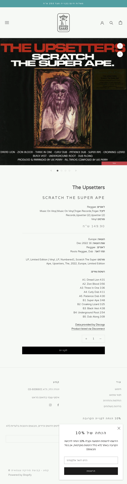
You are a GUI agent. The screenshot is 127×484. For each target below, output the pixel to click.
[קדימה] (75, 170)
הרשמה (91, 471)
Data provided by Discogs (90, 324)
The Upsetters (88, 187)
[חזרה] (51, 170)
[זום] (120, 46)
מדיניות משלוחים (112, 406)
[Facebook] (58, 405)
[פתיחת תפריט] (7, 22)
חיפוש (118, 389)
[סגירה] (118, 428)
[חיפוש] (111, 22)
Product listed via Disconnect (88, 328)
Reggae (91, 206)
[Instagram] (50, 405)
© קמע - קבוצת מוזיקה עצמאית (28, 470)
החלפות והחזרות (112, 400)
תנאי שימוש (115, 394)
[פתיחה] (120, 22)
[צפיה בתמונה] (57, 170)
